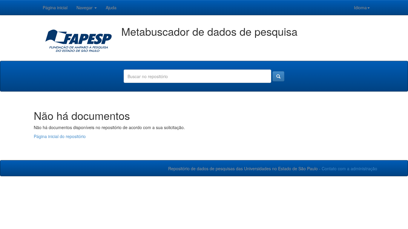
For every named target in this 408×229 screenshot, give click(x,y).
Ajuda (111, 7)
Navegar (85, 7)
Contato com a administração (349, 168)
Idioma (360, 7)
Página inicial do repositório (60, 136)
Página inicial (55, 7)
